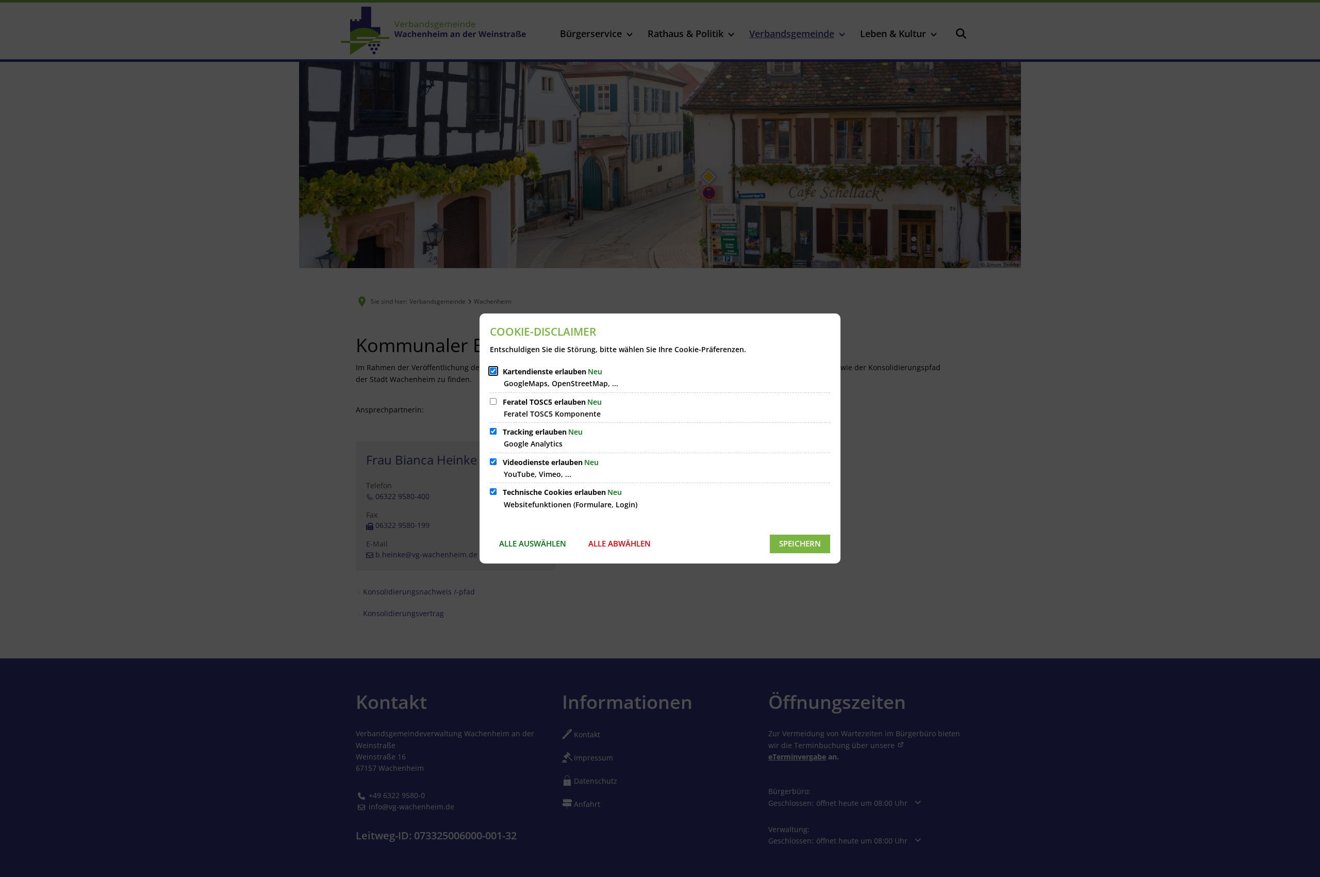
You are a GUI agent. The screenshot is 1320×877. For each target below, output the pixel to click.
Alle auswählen (532, 543)
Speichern (800, 543)
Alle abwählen (619, 543)
